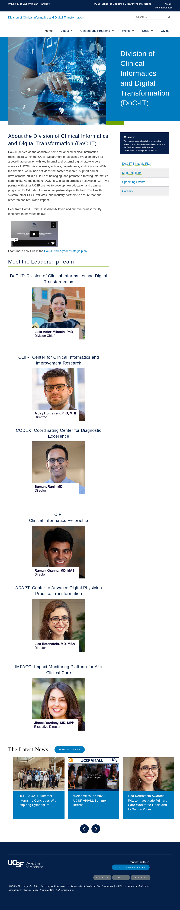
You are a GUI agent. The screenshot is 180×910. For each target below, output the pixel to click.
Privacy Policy (30, 889)
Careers (127, 191)
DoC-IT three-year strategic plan (65, 251)
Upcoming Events (133, 182)
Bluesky (121, 878)
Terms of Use (47, 889)
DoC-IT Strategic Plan (136, 163)
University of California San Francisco (29, 3)
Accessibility (14, 889)
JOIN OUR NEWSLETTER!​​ (131, 867)
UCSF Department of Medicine (133, 886)
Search (168, 17)
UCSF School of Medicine (108, 3)
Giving (165, 30)
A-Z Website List (65, 889)
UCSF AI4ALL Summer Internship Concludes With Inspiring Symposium (38, 800)
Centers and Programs (95, 30)
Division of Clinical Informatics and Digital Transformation (45, 17)
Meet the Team (132, 172)
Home (49, 30)
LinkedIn (102, 878)
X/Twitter (140, 878)
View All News (70, 750)
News (145, 30)
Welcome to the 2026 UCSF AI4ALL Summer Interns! (90, 800)
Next (95, 828)
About (65, 30)
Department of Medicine (138, 3)
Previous (84, 828)
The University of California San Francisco (89, 886)
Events (126, 30)
